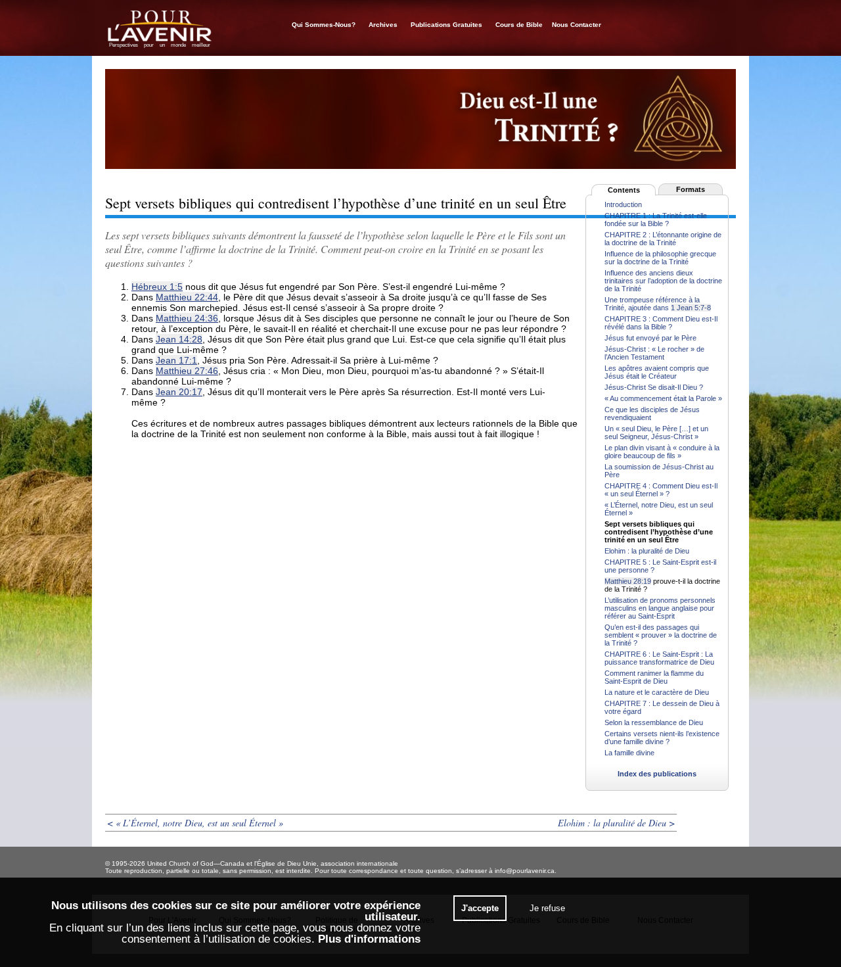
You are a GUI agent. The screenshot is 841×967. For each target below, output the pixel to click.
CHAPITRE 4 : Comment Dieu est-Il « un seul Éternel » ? (660, 490)
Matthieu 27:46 (187, 371)
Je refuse (547, 908)
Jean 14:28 (179, 339)
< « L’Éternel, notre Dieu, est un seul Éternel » (195, 822)
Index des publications (657, 774)
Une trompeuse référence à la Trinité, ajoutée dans (652, 304)
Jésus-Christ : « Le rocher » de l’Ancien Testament (654, 353)
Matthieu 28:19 (627, 581)
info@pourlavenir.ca (525, 870)
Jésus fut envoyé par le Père (650, 338)
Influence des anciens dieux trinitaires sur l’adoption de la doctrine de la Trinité (663, 281)
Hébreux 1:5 (157, 286)
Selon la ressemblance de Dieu (653, 722)
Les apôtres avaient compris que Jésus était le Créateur (656, 372)
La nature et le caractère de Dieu (656, 692)
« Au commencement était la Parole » (663, 398)
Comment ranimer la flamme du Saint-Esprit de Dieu (654, 677)
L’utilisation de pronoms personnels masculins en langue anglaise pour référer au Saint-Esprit (660, 608)
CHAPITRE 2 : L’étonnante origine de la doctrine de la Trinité (662, 239)
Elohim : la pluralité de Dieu (646, 551)
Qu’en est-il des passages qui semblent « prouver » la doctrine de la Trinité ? (660, 635)
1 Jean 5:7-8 (691, 308)
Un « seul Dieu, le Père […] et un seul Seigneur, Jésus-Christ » (656, 432)
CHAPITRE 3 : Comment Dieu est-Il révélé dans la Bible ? (660, 323)
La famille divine (629, 753)
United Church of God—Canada (195, 863)
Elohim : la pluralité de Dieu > (616, 822)
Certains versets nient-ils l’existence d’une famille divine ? (661, 737)
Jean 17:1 (176, 360)
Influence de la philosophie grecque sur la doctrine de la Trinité (660, 258)
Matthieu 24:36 (187, 318)
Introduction (623, 204)
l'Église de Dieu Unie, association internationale (326, 863)
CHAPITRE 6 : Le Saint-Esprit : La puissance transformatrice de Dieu (659, 658)
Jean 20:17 (179, 392)
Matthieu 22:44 (187, 297)
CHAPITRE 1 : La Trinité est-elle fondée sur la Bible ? (655, 219)
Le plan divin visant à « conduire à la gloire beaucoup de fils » (661, 452)
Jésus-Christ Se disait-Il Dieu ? (653, 387)
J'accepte (480, 908)
